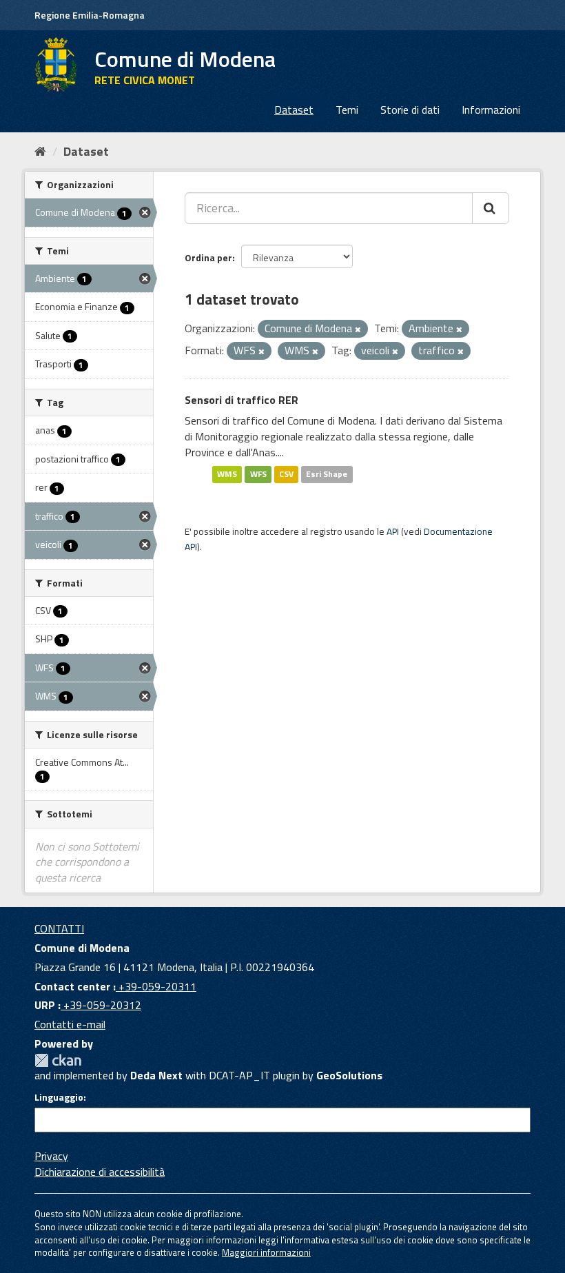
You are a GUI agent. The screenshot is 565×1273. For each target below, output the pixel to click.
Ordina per (208, 257)
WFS (258, 474)
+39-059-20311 (156, 986)
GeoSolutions (349, 1075)
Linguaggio (58, 1097)
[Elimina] (358, 329)
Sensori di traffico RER (241, 399)
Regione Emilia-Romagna (89, 15)
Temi (347, 109)
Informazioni (491, 109)
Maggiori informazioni (266, 1252)
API (393, 531)
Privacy (51, 1156)
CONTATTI (59, 928)
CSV (286, 474)
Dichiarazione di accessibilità (99, 1171)
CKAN (57, 1060)
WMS (227, 474)
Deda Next (156, 1075)
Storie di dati (410, 109)
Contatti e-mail (69, 1024)
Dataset (294, 109)
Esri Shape (326, 474)
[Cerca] (490, 208)
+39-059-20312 (101, 1005)
